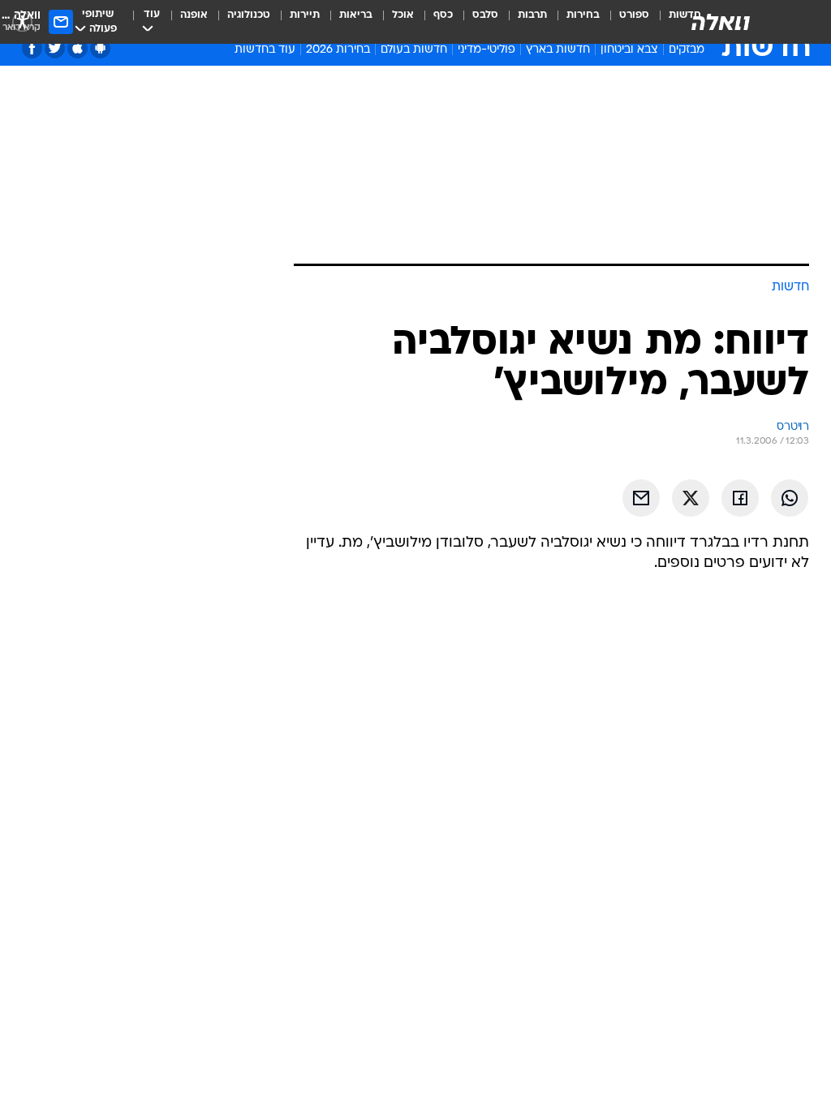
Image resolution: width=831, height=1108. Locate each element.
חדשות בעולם (414, 50)
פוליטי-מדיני (486, 50)
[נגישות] (22, 21)
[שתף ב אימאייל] (641, 498)
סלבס (485, 15)
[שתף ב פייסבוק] (740, 498)
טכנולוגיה (248, 15)
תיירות (305, 15)
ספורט (634, 15)
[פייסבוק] (32, 48)
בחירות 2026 (338, 50)
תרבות (532, 15)
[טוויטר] (55, 48)
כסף (443, 15)
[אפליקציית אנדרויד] (100, 48)
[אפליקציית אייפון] (77, 48)
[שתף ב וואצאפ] (789, 498)
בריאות (355, 15)
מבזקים (686, 50)
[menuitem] (624, 22)
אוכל (403, 15)
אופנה (194, 15)
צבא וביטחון (629, 50)
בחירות (583, 15)
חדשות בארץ (558, 50)
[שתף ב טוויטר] (690, 498)
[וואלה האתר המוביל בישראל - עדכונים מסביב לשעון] (720, 22)
